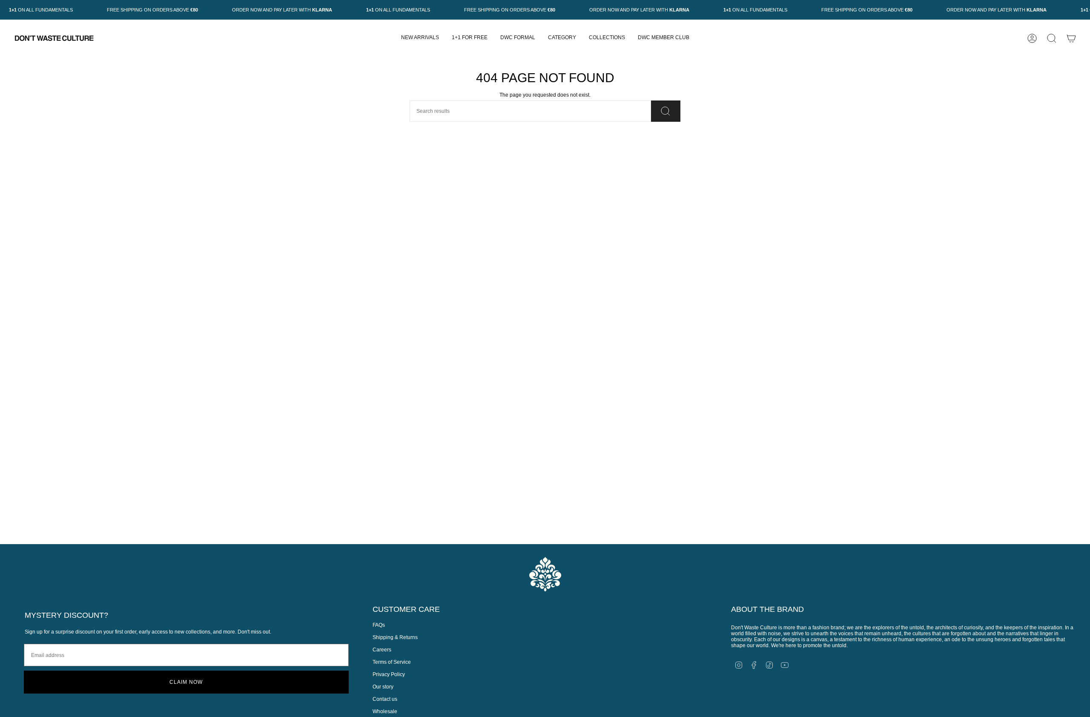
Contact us (385, 699)
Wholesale (385, 711)
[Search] (665, 111)
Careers (382, 650)
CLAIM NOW (186, 682)
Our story (383, 687)
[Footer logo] (545, 574)
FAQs (379, 625)
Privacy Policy (389, 674)
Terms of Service (392, 662)
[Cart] (1071, 38)
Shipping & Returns (395, 637)
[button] (562, 38)
